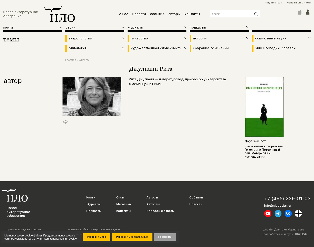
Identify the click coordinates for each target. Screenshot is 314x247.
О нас (120, 197)
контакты (192, 14)
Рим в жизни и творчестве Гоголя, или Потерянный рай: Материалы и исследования (264, 151)
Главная (70, 59)
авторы (174, 14)
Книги (90, 197)
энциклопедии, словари (275, 48)
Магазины (124, 204)
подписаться (273, 2)
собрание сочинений (211, 48)
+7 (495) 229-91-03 (287, 198)
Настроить (165, 236)
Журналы (93, 204)
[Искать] (256, 14)
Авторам (153, 204)
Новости (195, 204)
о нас (123, 14)
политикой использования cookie (56, 238)
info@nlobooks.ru (277, 205)
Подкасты (93, 211)
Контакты (123, 211)
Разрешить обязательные (132, 236)
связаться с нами (299, 2)
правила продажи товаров (24, 229)
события (157, 14)
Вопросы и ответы (160, 211)
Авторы (84, 59)
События (196, 197)
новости (139, 14)
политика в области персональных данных (95, 229)
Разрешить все (96, 236)
